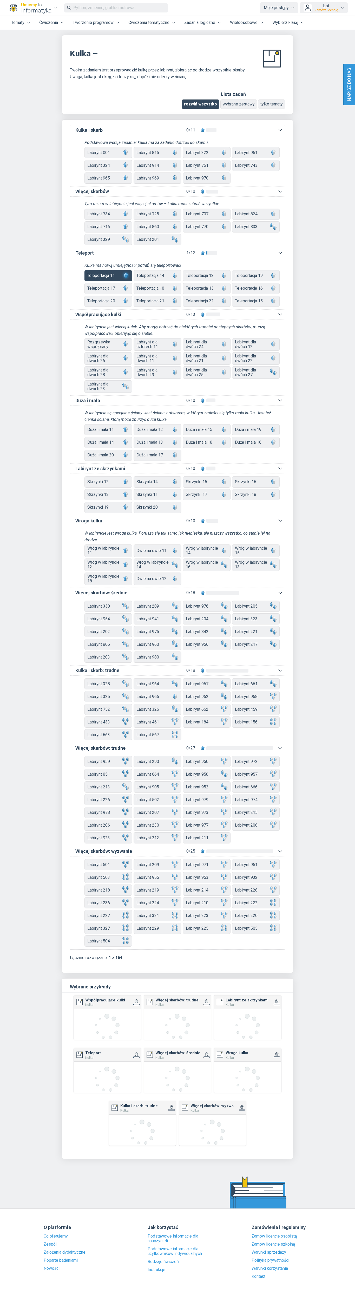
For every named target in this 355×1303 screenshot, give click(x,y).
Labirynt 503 (98, 877)
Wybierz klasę (285, 22)
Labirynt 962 (197, 696)
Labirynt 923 (98, 837)
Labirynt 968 (246, 696)
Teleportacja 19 (249, 275)
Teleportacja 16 (249, 288)
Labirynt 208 (246, 825)
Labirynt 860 (147, 226)
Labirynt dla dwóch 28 (97, 372)
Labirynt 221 (246, 631)
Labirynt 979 (197, 799)
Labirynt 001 (98, 152)
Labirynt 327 (98, 928)
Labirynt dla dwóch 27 (245, 372)
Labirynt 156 (246, 722)
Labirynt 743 (246, 165)
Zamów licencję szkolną (273, 1244)
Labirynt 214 (197, 890)
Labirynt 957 (246, 774)
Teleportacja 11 (101, 275)
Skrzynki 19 (98, 507)
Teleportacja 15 (249, 300)
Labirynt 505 (246, 928)
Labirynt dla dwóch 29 (146, 372)
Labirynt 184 (197, 722)
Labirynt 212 (147, 837)
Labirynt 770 (197, 226)
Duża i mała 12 (149, 429)
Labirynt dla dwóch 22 (245, 358)
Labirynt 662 (197, 709)
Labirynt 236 (98, 902)
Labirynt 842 (197, 631)
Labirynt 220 (246, 915)
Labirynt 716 (98, 226)
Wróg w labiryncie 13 (251, 564)
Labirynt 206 (98, 825)
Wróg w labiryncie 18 (103, 578)
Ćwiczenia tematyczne (148, 22)
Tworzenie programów (93, 22)
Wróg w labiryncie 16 (202, 564)
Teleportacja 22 (200, 300)
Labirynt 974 (246, 799)
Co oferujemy (56, 1236)
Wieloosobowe (244, 22)
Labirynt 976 (197, 606)
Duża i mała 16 (248, 442)
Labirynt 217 (246, 644)
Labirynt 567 (147, 734)
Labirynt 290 (147, 761)
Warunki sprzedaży (269, 1252)
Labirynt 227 (98, 915)
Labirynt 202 (98, 631)
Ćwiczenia (48, 22)
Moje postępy (276, 7)
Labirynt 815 (147, 152)
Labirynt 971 (197, 864)
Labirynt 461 (147, 722)
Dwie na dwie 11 (151, 550)
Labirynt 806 (98, 644)
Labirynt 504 (98, 941)
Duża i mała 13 (149, 442)
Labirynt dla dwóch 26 (97, 358)
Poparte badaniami (61, 1260)
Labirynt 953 (197, 877)
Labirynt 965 (98, 178)
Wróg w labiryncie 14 (202, 550)
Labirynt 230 (147, 825)
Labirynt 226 (98, 799)
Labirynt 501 (98, 864)
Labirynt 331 (147, 915)
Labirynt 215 (246, 812)
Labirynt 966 (147, 696)
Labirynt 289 (147, 606)
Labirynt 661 (246, 683)
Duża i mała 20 (100, 455)
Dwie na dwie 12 (151, 578)
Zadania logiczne (199, 22)
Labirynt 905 (147, 787)
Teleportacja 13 (200, 288)
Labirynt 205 (246, 606)
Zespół (50, 1244)
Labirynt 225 (197, 928)
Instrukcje (156, 1269)
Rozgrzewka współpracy (98, 344)
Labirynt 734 (98, 213)
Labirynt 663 (98, 734)
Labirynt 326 (147, 709)
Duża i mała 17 (149, 455)
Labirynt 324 (98, 165)
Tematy (17, 22)
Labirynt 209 (147, 864)
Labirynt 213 (98, 787)
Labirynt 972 (246, 761)
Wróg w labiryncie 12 (103, 564)
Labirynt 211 (197, 837)
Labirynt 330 (98, 606)
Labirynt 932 (246, 877)
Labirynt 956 (197, 644)
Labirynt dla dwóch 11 (146, 358)
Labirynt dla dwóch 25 (196, 372)
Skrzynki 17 (196, 494)
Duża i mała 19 (248, 429)
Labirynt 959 (98, 761)
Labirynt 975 (147, 631)
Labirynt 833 (246, 226)
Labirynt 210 (197, 902)
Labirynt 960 (147, 644)
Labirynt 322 (197, 152)
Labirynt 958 (197, 774)
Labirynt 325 (98, 696)
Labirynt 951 (246, 864)
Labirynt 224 (147, 902)
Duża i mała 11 (100, 429)
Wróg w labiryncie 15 (251, 550)
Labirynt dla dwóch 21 (196, 358)
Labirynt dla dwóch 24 (196, 344)
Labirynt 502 (147, 799)
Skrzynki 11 (147, 494)
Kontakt (258, 1276)
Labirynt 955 (147, 877)
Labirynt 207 (147, 812)
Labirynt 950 (197, 761)
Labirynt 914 (147, 165)
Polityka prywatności (270, 1260)
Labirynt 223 (197, 915)
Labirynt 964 (147, 683)
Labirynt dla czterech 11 (147, 344)
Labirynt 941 (147, 618)
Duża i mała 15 (199, 429)
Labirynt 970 (197, 178)
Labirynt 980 (147, 657)
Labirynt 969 (147, 178)
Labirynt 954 (98, 618)
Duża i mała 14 (100, 442)
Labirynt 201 (147, 239)
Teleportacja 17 (101, 288)
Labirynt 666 (246, 787)
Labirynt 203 (98, 657)
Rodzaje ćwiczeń (163, 1261)
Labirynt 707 (197, 213)
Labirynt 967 (197, 683)
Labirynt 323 (246, 618)
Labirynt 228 (246, 890)
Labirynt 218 (98, 890)
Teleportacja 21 (150, 300)
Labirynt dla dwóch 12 (245, 344)
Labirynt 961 (246, 152)
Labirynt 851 (98, 774)
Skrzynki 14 (147, 481)
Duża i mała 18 (199, 442)
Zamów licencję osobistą (274, 1236)
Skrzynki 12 (98, 481)
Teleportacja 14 (150, 275)
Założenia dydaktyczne (65, 1252)
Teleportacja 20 (101, 300)
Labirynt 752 (98, 709)
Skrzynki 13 (98, 494)
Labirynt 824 (246, 213)
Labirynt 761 (197, 165)
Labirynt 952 (197, 787)
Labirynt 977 (197, 825)
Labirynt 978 (98, 812)
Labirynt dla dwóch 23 (97, 386)
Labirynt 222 (246, 902)
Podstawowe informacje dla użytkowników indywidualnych (175, 1251)
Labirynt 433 (98, 722)
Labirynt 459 (246, 709)
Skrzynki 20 (147, 507)
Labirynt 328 (98, 683)
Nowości (52, 1268)
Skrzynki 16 (245, 481)
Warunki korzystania (270, 1268)
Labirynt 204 (197, 618)
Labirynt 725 (147, 213)
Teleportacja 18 (150, 288)
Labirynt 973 (197, 812)
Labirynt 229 (147, 928)
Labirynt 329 (98, 239)
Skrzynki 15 (196, 481)
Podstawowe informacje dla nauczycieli (173, 1238)
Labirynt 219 (147, 890)
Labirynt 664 (147, 774)
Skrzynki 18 (245, 494)
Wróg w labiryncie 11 (103, 550)
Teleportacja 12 (200, 275)
